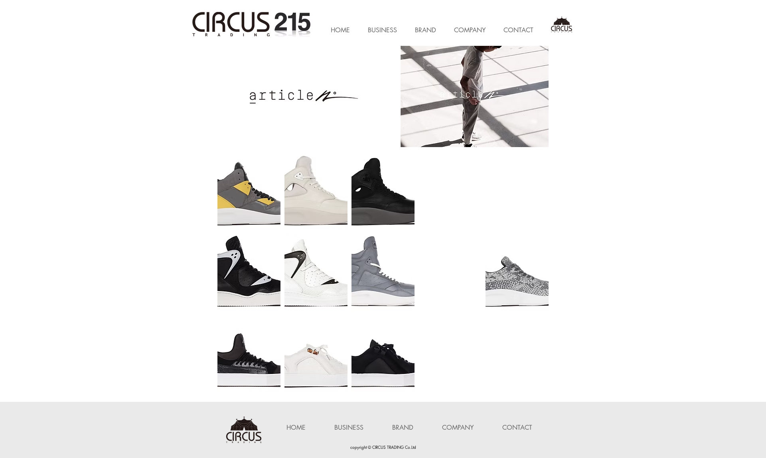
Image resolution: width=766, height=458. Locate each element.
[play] (530, 52)
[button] (475, 96)
